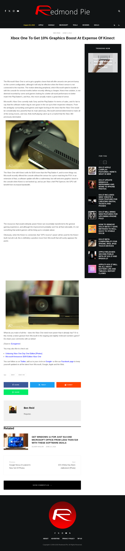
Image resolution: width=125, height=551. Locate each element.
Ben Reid (56, 33)
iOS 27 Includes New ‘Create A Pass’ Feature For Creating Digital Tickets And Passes (108, 200)
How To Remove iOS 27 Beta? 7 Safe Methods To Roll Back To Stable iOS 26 (108, 228)
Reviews (86, 25)
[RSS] (114, 25)
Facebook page (67, 361)
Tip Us (79, 538)
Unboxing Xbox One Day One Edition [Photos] (23, 353)
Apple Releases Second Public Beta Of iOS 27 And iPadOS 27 (108, 255)
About (45, 538)
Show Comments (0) (41, 485)
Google (51, 25)
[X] (9, 11)
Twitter (23, 361)
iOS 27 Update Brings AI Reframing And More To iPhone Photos (107, 184)
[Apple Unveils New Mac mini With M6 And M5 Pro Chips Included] (103, 62)
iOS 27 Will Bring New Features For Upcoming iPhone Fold (108, 215)
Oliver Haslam (38, 447)
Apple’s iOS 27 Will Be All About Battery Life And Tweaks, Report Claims (108, 268)
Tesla (75, 25)
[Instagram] (14, 11)
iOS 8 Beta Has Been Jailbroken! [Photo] (66, 465)
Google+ (49, 361)
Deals (96, 25)
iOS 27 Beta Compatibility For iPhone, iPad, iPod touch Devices (108, 242)
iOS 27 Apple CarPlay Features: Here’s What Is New (107, 170)
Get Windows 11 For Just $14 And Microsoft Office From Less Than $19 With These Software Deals (55, 440)
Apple (40, 25)
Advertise (55, 538)
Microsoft (63, 25)
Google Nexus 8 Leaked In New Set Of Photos (20, 465)
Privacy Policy (68, 538)
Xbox (13, 374)
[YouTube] (18, 11)
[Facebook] (5, 11)
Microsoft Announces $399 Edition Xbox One (23, 356)
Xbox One (22, 374)
